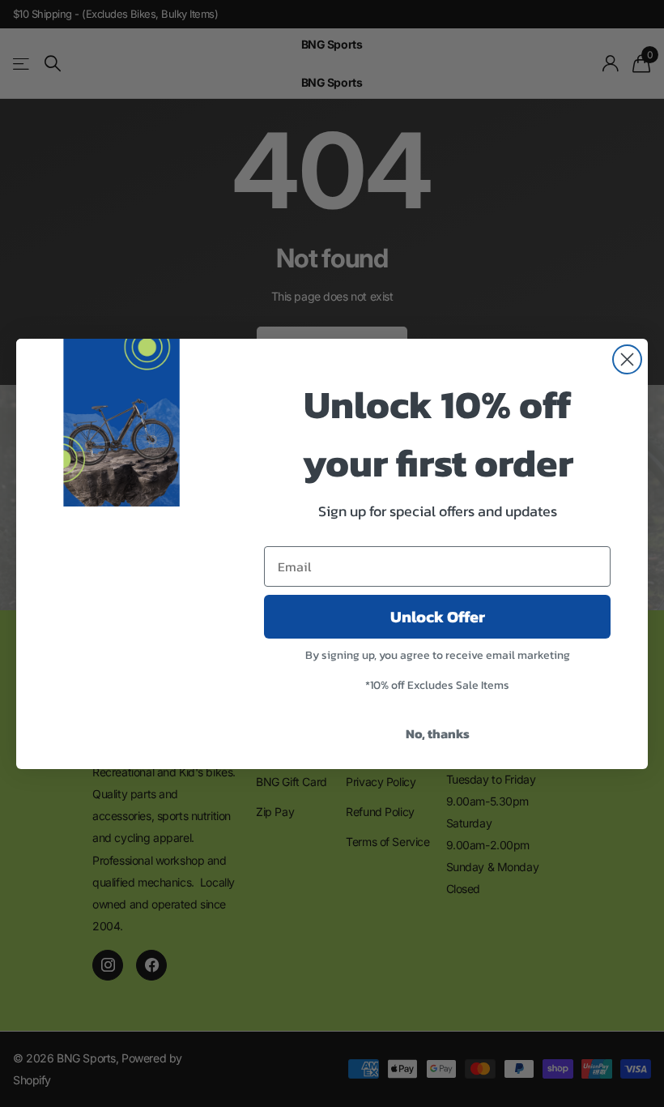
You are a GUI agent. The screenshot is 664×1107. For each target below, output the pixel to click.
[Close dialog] (627, 359)
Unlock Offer (437, 617)
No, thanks (438, 733)
